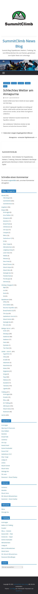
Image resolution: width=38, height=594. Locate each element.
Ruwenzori (6, 411)
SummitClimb (7, 201)
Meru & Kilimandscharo (8, 548)
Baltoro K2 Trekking (7, 525)
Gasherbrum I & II (6, 454)
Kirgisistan (6, 371)
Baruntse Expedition (9, 307)
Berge (3, 210)
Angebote (4, 207)
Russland (5, 383)
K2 (4, 241)
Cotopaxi (5, 232)
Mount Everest (7, 264)
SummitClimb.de (15, 97)
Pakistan (5, 380)
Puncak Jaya (6, 279)
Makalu (5, 255)
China (4, 357)
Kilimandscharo (7, 247)
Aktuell (3, 195)
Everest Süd (4, 451)
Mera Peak (6, 261)
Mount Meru (6, 270)
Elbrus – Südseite (6, 531)
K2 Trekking (6, 403)
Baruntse (5, 221)
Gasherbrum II (7, 238)
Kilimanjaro (6, 406)
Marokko (4, 490)
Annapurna (6, 83)
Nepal (5, 86)
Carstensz (4, 439)
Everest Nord (5, 445)
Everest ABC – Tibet (7, 534)
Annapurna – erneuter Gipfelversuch (21, 137)
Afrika (4, 302)
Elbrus (5, 235)
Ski (4, 296)
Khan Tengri (6, 244)
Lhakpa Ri (4, 460)
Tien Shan (6, 348)
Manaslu (5, 258)
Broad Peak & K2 (8, 310)
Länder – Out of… (6, 351)
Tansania (5, 385)
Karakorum (6, 336)
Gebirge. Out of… (6, 328)
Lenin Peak (6, 253)
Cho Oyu (14, 83)
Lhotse (3, 463)
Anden (5, 331)
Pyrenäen (6, 345)
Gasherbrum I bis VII (9, 316)
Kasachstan (6, 365)
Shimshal (5, 281)
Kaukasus (6, 339)
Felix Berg (20, 83)
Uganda (5, 388)
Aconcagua (6, 212)
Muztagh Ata (7, 273)
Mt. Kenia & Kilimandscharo (9, 496)
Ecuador (5, 359)
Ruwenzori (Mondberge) (8, 557)
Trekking (3, 392)
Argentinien (6, 354)
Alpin (4, 287)
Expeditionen (5, 299)
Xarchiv (3, 415)
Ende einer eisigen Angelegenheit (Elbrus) (18, 133)
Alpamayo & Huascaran (8, 428)
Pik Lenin (5, 325)
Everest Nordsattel (6, 448)
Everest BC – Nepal (6, 537)
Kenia (4, 368)
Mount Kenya (7, 267)
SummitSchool (7, 203)
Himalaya (28, 83)
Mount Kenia (7, 409)
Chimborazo (6, 227)
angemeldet (12, 180)
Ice (4, 290)
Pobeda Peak (7, 276)
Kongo (5, 374)
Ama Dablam (7, 215)
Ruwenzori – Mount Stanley (9, 477)
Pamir (5, 342)
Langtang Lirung (7, 250)
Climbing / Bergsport (7, 285)
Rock (4, 293)
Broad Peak (6, 224)
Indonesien (6, 362)
